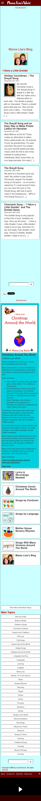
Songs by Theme (20, 734)
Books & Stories (20, 620)
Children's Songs (21, 624)
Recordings (21, 722)
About (3, 774)
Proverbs (20, 703)
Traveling (20, 746)
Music (21, 679)
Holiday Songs (20, 648)
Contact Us (11, 774)
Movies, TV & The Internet (20, 675)
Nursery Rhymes (21, 683)
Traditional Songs (20, 742)
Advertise (19, 774)
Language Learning (21, 656)
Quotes (20, 711)
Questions (20, 707)
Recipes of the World (20, 715)
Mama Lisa (21, 671)
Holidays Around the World (20, 652)
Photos (20, 695)
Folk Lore (20, 636)
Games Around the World (21, 644)
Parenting (20, 687)
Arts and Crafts (20, 616)
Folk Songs (21, 640)
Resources (28, 774)
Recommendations (20, 719)
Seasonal (20, 730)
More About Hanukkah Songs (20, 607)
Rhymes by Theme (20, 726)
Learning (20, 664)
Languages (21, 660)
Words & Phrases (20, 750)
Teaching (20, 738)
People (20, 691)
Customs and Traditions (20, 632)
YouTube (20, 754)
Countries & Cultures (20, 628)
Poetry (20, 699)
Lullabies (20, 667)
